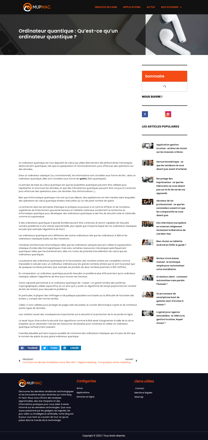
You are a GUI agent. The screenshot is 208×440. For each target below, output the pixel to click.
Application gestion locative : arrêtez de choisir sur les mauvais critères (171, 148)
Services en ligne (106, 7)
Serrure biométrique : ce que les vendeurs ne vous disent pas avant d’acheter (171, 165)
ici (94, 191)
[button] (29, 348)
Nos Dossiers (170, 7)
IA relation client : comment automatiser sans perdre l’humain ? (171, 280)
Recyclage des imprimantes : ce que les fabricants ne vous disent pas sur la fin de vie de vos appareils (170, 186)
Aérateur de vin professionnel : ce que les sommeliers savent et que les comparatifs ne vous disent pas (170, 208)
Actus (151, 7)
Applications (132, 7)
